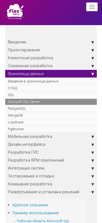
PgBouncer (16, 129)
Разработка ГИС (23, 152)
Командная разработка (30, 183)
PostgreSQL (17, 108)
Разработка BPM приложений (36, 160)
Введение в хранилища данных (33, 81)
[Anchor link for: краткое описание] (50, 205)
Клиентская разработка (30, 57)
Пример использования (36, 212)
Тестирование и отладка (31, 176)
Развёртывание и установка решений (43, 191)
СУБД (12, 88)
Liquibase (15, 122)
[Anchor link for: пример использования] (61, 212)
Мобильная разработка (30, 136)
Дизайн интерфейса (26, 144)
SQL (11, 95)
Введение (17, 41)
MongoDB (15, 115)
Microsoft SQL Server (24, 101)
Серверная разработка (30, 65)
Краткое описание (30, 204)
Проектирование (24, 49)
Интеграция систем (26, 168)
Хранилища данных (26, 73)
